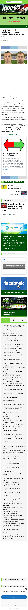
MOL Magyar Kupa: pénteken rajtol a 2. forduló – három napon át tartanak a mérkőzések (12, 484)
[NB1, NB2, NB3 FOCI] (14, 13)
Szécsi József (13, 40)
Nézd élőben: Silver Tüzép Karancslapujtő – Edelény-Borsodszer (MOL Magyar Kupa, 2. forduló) (13, 363)
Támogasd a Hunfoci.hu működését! (11, 313)
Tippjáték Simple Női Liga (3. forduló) (11, 456)
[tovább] (14, 248)
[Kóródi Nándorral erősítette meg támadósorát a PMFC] (4, 205)
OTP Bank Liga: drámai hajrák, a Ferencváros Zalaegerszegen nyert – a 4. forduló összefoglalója (13, 525)
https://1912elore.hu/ (12, 135)
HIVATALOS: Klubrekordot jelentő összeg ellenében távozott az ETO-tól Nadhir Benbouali (12, 440)
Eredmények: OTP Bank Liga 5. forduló (12, 338)
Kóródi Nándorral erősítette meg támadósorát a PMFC (12, 207)
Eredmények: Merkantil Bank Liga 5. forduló (13, 335)
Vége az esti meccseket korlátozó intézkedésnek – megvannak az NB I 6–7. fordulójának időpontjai (12, 399)
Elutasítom (14, 601)
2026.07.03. (5, 214)
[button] (26, 589)
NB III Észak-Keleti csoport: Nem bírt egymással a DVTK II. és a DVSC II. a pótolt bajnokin (13, 473)
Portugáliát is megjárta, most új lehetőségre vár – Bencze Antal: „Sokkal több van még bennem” (13, 478)
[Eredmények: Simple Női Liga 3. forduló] (14, 228)
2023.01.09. (5, 40)
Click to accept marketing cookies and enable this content (14, 266)
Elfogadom (14, 597)
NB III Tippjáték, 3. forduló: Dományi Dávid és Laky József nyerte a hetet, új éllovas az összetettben (14, 503)
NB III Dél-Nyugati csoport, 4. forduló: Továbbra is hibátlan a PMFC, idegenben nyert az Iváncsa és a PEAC (14, 536)
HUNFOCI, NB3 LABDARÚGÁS (13, 293)
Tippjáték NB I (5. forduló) (9, 461)
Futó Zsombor (8, 181)
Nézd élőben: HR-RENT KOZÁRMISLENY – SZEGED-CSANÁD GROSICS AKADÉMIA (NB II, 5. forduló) (14, 385)
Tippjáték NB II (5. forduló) (9, 458)
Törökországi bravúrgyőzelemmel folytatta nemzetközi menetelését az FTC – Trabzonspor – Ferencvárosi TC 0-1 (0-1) (13, 430)
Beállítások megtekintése (14, 605)
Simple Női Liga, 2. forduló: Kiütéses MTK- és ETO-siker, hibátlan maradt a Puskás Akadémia (13, 531)
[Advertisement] (14, 79)
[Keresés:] (14, 1)
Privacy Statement (14, 608)
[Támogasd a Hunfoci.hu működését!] (14, 303)
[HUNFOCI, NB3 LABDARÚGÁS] (14, 283)
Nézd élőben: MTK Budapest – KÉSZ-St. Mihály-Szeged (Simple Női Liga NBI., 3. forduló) (12, 412)
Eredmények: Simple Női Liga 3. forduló (13, 237)
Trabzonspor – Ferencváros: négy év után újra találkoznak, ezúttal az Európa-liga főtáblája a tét (14, 452)
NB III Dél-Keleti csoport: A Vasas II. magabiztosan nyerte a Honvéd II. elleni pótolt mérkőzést (14, 494)
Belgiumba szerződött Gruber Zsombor (12, 444)
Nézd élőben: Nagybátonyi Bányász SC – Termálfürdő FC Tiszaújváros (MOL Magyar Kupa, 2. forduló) (13, 354)
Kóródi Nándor (18, 181)
